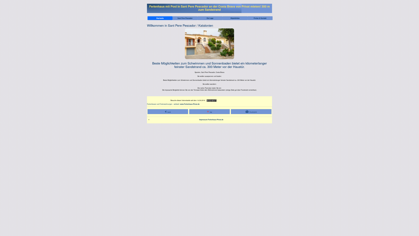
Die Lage (210, 18)
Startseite (160, 18)
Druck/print (252, 112)
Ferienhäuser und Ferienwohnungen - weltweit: (173, 104)
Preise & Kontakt (260, 18)
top (210, 112)
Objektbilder (235, 18)
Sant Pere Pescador (185, 18)
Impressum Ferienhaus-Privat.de (211, 119)
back (169, 112)
